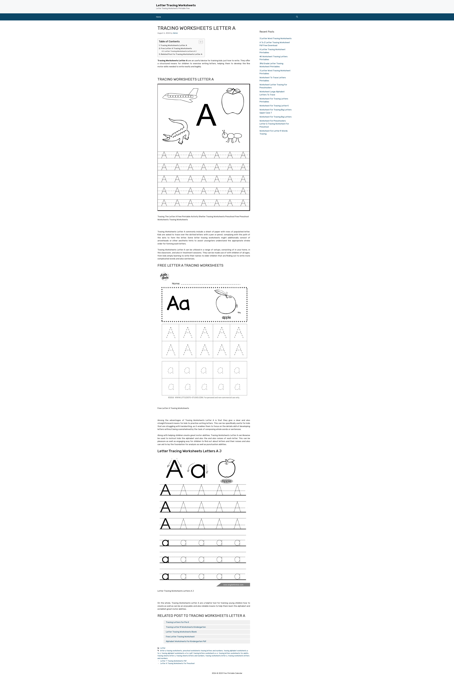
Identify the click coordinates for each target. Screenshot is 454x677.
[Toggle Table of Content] (199, 42)
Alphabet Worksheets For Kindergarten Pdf (186, 641)
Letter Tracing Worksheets (176, 5)
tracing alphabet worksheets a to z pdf (177, 653)
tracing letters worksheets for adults (233, 653)
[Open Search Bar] (297, 16)
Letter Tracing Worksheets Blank (181, 632)
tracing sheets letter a (166, 656)
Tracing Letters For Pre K (177, 622)
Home (158, 17)
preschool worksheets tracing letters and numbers (203, 651)
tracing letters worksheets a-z (205, 653)
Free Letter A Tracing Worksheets (176, 48)
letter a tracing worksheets (171, 651)
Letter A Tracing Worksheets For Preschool (177, 663)
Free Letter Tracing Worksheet (180, 636)
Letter (162, 648)
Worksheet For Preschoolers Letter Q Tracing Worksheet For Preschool (274, 124)
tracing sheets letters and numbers (190, 656)
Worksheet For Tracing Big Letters (276, 117)
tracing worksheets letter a (216, 656)
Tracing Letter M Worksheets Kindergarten (186, 627)
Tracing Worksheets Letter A (173, 45)
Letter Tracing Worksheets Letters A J (180, 51)
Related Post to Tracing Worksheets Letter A (181, 54)
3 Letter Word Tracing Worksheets (276, 38)
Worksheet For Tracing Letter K (274, 105)
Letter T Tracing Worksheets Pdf (173, 661)
